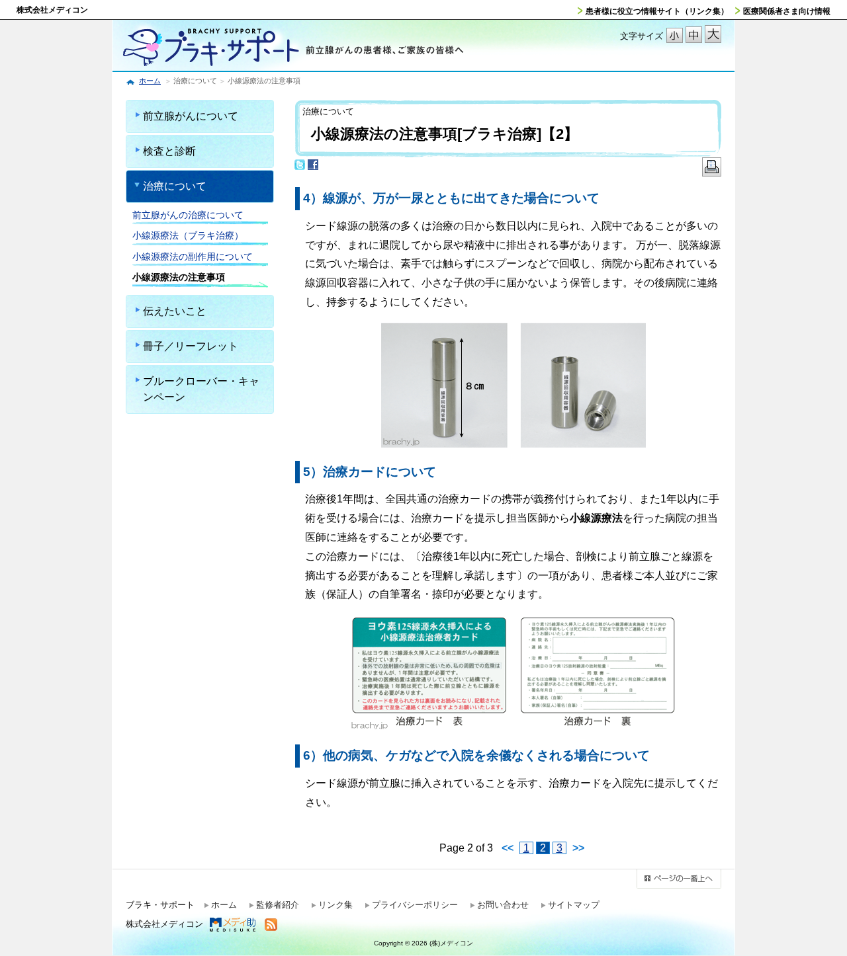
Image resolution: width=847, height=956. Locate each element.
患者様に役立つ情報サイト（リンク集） (657, 11)
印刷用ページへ (711, 170)
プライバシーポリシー (415, 905)
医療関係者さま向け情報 (786, 11)
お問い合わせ (503, 905)
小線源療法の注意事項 (178, 277)
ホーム (150, 81)
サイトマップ (574, 905)
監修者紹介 (277, 905)
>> (578, 848)
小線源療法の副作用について (192, 256)
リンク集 (335, 905)
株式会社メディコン (52, 10)
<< (507, 848)
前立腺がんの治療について (188, 215)
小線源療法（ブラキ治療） (188, 235)
